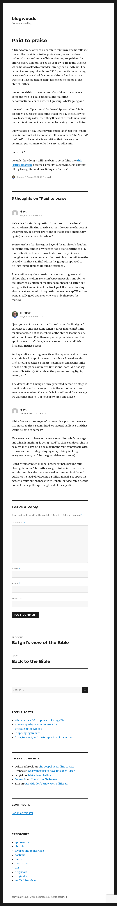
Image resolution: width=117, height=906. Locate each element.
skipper (20, 177)
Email (16, 583)
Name (16, 568)
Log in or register (22, 812)
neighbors (21, 871)
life (17, 867)
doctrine (20, 854)
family (19, 859)
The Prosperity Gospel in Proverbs (36, 724)
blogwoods (24, 18)
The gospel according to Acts (56, 766)
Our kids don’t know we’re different (46, 783)
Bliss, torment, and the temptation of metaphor (44, 737)
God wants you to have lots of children (51, 770)
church (48, 177)
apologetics (22, 842)
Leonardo (21, 779)
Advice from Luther (39, 775)
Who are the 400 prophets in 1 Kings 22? (39, 720)
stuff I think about (26, 880)
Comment (19, 522)
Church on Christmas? (44, 779)
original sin (22, 876)
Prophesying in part (27, 733)
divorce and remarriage (29, 850)
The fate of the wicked (28, 728)
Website (17, 598)
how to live (21, 863)
